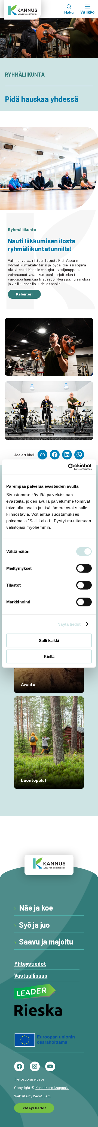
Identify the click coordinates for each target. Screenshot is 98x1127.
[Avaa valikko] (87, 8)
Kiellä (49, 656)
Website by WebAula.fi (32, 1096)
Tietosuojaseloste (29, 1079)
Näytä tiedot (69, 624)
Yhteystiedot (30, 963)
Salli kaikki (49, 640)
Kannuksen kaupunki (52, 1087)
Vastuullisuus (30, 975)
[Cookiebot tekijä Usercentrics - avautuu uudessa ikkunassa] (69, 467)
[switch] (84, 568)
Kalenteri (24, 294)
